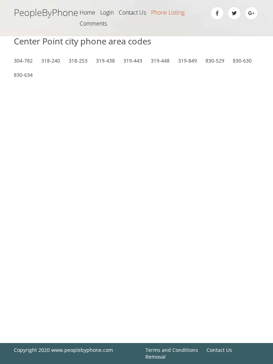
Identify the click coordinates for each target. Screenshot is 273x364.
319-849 (187, 60)
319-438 (105, 60)
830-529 (214, 60)
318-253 (78, 60)
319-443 (132, 60)
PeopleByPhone (46, 12)
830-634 (23, 74)
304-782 (23, 60)
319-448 (160, 60)
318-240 (50, 60)
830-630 (242, 60)
